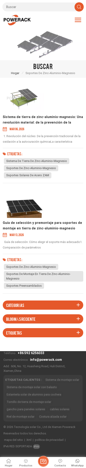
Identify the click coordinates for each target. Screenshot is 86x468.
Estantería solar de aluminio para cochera (34, 394)
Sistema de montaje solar (62, 379)
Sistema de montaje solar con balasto (32, 387)
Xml (28, 440)
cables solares (59, 409)
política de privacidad (49, 440)
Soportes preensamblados (24, 285)
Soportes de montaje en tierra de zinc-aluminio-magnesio (38, 276)
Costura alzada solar (53, 416)
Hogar (15, 73)
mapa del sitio (13, 440)
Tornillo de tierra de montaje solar (29, 402)
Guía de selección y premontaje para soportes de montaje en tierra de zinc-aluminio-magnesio (42, 225)
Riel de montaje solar (20, 416)
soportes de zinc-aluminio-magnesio (31, 168)
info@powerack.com (46, 359)
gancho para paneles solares (26, 409)
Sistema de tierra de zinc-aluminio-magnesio (36, 161)
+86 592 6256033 (31, 353)
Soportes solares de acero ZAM (27, 175)
